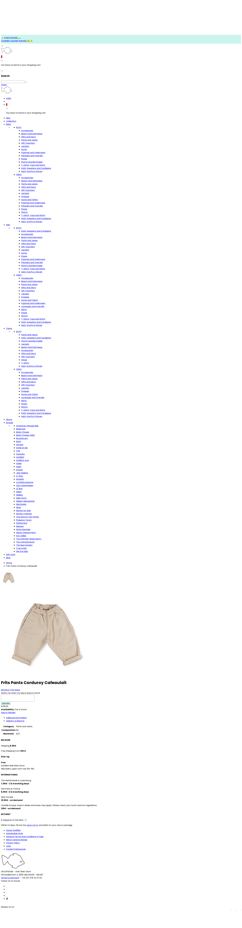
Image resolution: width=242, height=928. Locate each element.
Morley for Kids (23, 510)
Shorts (24, 212)
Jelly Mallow (22, 472)
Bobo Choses (22, 432)
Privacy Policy (13, 842)
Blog (8, 557)
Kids (8, 224)
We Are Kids (22, 551)
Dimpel (19, 444)
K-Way (19, 476)
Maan (19, 491)
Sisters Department (26, 532)
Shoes (24, 158)
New (8, 118)
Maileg (19, 494)
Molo (18, 507)
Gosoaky (20, 454)
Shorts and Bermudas (31, 162)
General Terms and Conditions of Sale (24, 836)
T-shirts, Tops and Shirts (33, 165)
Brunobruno (22, 438)
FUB (18, 450)
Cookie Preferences (16, 849)
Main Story (21, 498)
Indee (19, 463)
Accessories (27, 130)
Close (4, 84)
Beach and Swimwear (31, 133)
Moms (9, 419)
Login (8, 98)
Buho (18, 441)
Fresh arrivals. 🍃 (12, 37)
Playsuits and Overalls (32, 155)
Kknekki (20, 479)
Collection (11, 121)
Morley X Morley (24, 513)
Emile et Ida (22, 447)
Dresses (25, 196)
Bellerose (20, 429)
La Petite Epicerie (24, 482)
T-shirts (25, 363)
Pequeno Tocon (24, 520)
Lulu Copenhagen (24, 485)
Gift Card (10, 554)
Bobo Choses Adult (25, 435)
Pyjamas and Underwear (33, 152)
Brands (9, 422)
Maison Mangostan (25, 501)
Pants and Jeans (29, 140)
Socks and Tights (29, 199)
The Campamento (25, 542)
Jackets (25, 146)
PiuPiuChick (21, 523)
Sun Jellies (21, 535)
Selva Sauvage (23, 529)
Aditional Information (16, 717)
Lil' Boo (19, 488)
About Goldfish (13, 830)
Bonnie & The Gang (10, 689)
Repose (20, 526)
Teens (9, 328)
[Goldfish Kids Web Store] (6, 53)
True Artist (21, 548)
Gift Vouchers (28, 143)
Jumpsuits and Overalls (32, 306)
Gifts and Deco (28, 136)
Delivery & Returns (15, 720)
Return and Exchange (16, 839)
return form (32, 825)
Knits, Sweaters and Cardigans (36, 168)
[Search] (26, 82)
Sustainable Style (14, 833)
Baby (8, 124)
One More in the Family (27, 516)
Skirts (24, 309)
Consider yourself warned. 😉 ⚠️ (17, 40)
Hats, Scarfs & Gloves (31, 171)
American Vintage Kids (27, 425)
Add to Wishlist (8, 712)
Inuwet (19, 469)
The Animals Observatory (28, 538)
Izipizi (18, 466)
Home (9, 562)
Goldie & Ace (22, 460)
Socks (24, 149)
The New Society (24, 545)
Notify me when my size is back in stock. (20, 693)
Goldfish (20, 457)
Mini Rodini (21, 504)
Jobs (8, 846)
